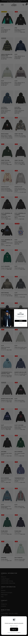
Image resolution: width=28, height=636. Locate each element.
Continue (20, 320)
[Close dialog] (26, 310)
